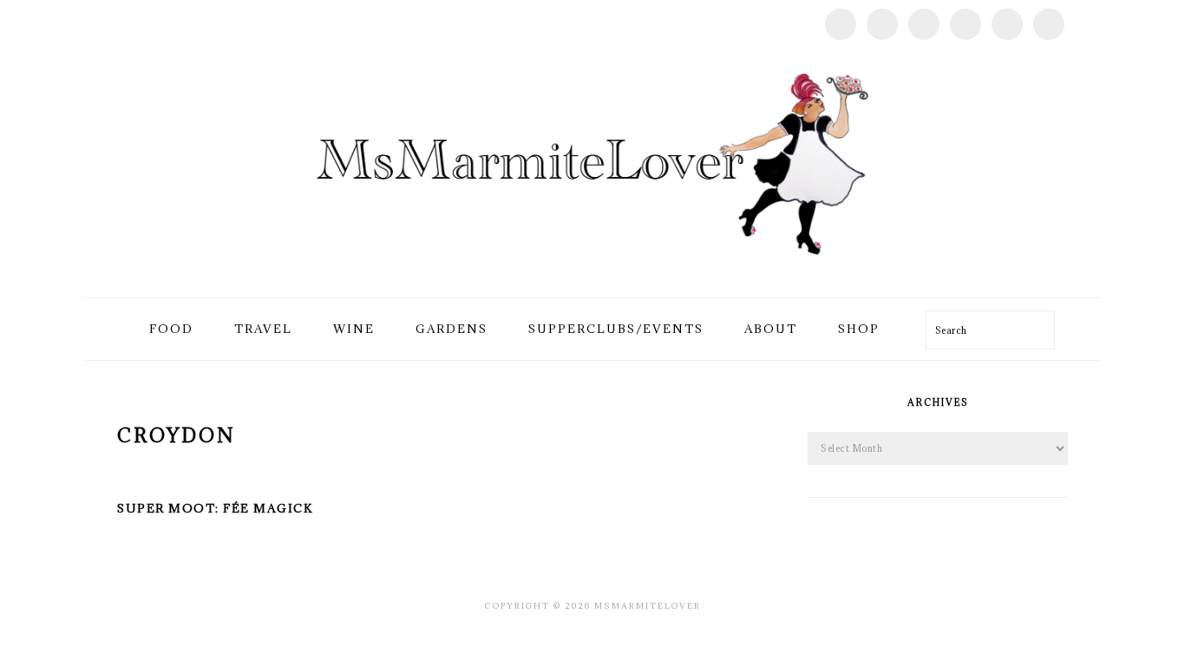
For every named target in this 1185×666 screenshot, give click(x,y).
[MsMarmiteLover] (592, 277)
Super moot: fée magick (215, 508)
